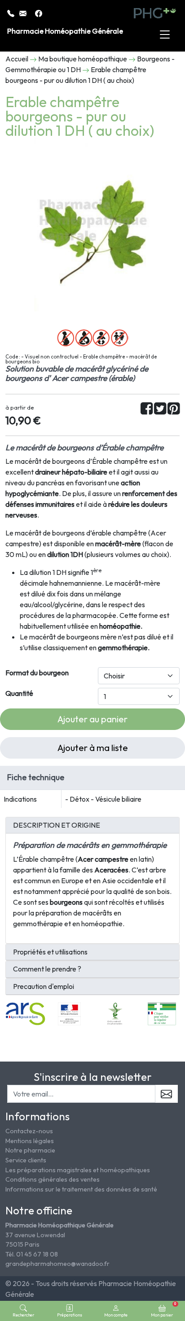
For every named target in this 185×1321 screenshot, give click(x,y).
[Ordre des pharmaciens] (115, 1012)
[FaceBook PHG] (38, 12)
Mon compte (116, 1314)
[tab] (92, 825)
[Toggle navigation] (165, 35)
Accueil (16, 58)
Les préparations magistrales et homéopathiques (77, 1170)
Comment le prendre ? (47, 969)
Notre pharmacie (30, 1150)
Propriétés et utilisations (50, 952)
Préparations (69, 1314)
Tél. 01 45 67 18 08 (31, 1254)
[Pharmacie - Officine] (162, 1012)
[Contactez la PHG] (23, 12)
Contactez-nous (29, 1131)
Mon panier (163, 1309)
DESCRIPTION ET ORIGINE (56, 825)
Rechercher (23, 1314)
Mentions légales (29, 1141)
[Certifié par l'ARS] (25, 1012)
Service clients (25, 1160)
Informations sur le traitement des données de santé (81, 1189)
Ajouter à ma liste (92, 747)
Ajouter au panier (92, 719)
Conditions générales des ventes (52, 1179)
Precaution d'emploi (43, 986)
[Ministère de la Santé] (69, 1012)
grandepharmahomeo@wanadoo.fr (57, 1264)
